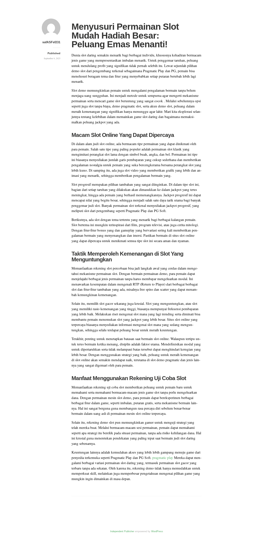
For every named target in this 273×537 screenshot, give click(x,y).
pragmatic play (162, 457)
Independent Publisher (122, 531)
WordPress (157, 531)
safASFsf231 (51, 42)
